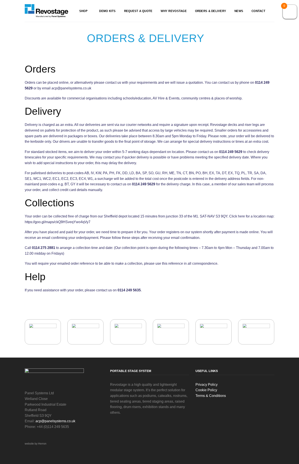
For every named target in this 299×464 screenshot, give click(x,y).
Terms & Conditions (210, 396)
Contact (258, 11)
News (238, 11)
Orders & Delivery (210, 11)
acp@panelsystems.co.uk (55, 421)
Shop (83, 11)
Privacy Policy (206, 384)
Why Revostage (173, 11)
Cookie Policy (206, 390)
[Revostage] (47, 11)
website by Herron (35, 443)
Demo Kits (107, 11)
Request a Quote (138, 11)
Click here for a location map (251, 216)
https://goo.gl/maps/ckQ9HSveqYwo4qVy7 (57, 222)
